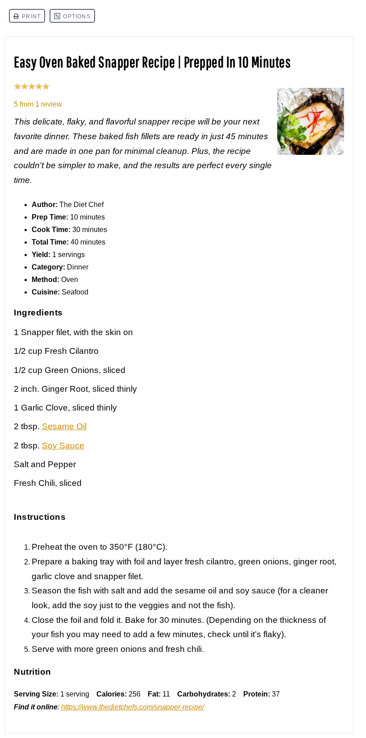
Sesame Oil (64, 426)
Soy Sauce (63, 445)
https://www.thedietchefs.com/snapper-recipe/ (132, 707)
